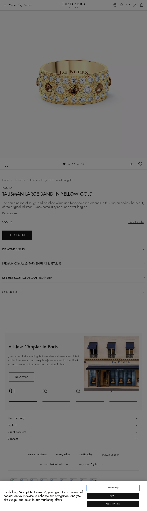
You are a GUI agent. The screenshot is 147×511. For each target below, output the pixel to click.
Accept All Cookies (113, 504)
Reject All (113, 496)
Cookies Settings (113, 488)
